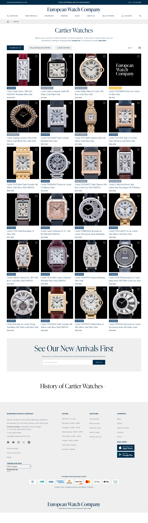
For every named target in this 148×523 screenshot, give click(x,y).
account (128, 16)
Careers (120, 432)
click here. (102, 40)
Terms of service (13, 453)
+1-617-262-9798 (14, 433)
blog (77, 15)
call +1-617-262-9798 (134, 2)
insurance (49, 15)
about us (91, 15)
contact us (76, 40)
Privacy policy (12, 448)
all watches (12, 15)
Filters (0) (14, 48)
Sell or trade (94, 432)
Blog (119, 419)
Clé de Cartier (63, 48)
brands (64, 15)
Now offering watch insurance (73, 2)
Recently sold (95, 428)
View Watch (23, 70)
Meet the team (123, 428)
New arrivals (94, 423)
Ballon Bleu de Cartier (40, 48)
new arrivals (31, 15)
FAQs (9, 457)
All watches (94, 419)
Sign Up (99, 362)
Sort (130, 48)
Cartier (16, 21)
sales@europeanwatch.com (17, 2)
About (119, 423)
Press (119, 437)
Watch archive (95, 437)
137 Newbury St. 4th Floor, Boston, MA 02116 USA (27, 423)
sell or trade (108, 15)
